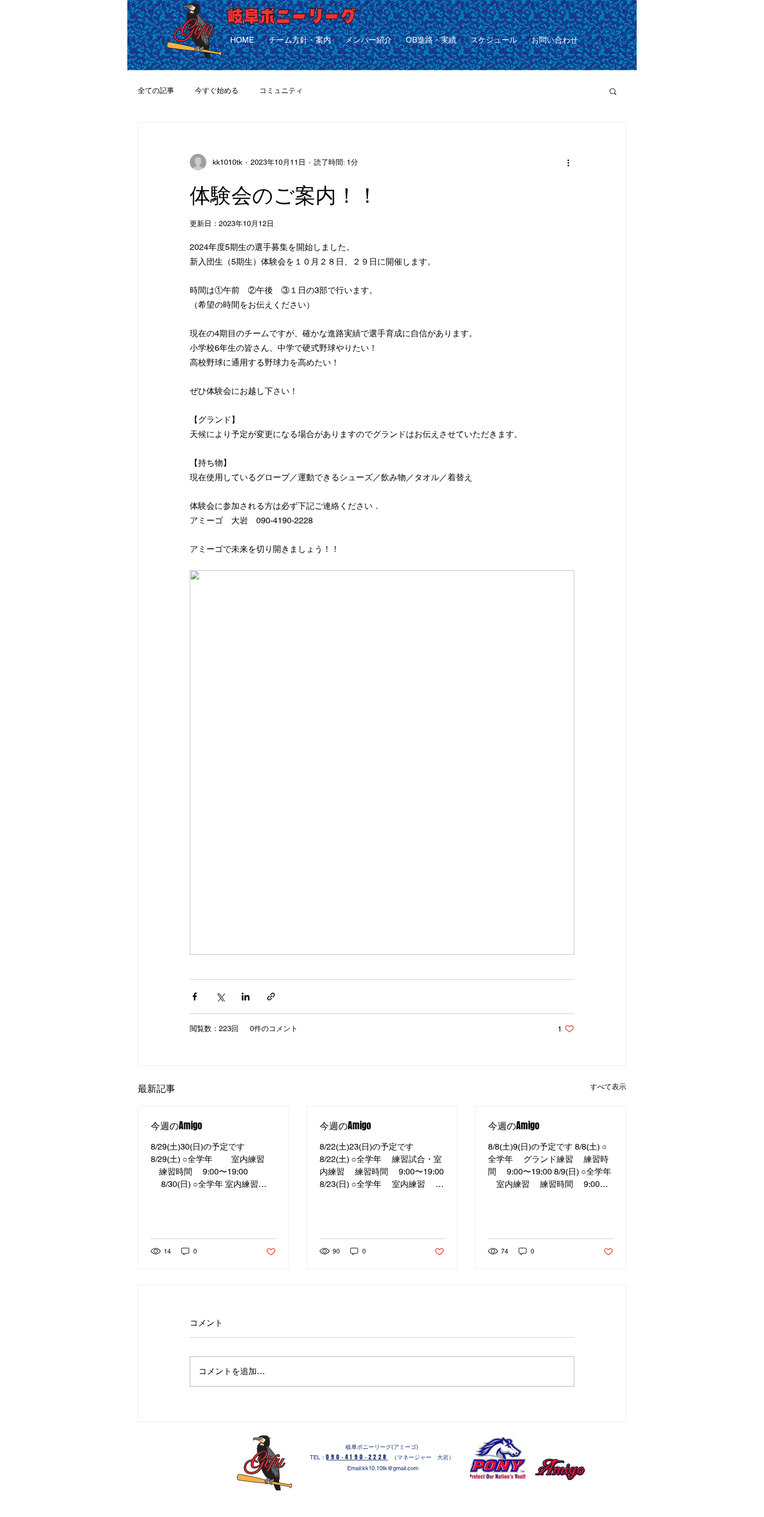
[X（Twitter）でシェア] (220, 996)
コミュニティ (281, 90)
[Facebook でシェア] (195, 996)
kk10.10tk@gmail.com (390, 1468)
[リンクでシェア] (271, 996)
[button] (613, 91)
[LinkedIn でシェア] (246, 996)
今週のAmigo (176, 1125)
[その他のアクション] (568, 162)
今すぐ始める (217, 90)
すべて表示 (608, 1087)
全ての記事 (156, 90)
